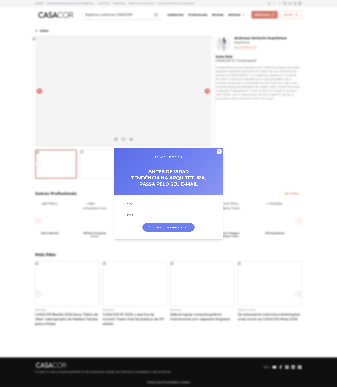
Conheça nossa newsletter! (168, 227)
